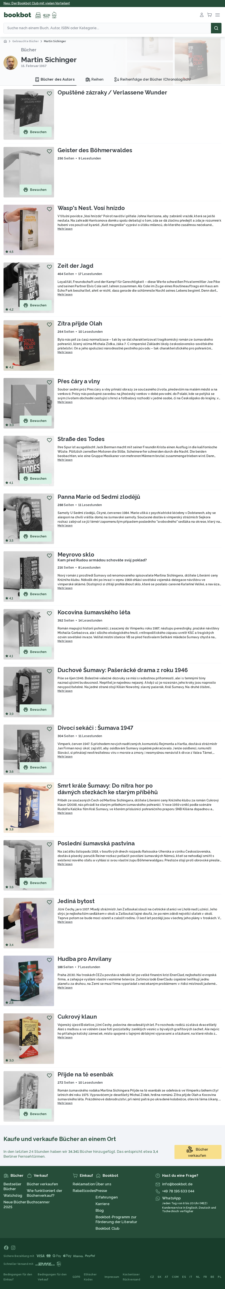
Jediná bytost (76, 901)
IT (190, 1276)
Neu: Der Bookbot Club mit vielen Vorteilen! (37, 3)
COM (175, 1276)
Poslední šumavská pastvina (96, 843)
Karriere (102, 1204)
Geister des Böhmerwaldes (95, 150)
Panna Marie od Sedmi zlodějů (99, 497)
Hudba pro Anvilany (84, 959)
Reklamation (84, 1184)
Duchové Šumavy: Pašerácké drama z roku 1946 (123, 670)
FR (205, 1276)
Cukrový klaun (77, 1016)
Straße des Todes (81, 439)
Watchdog (13, 1195)
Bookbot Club (107, 1228)
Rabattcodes (84, 1191)
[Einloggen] (202, 15)
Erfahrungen (107, 1197)
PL (219, 1276)
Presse (101, 1191)
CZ (152, 1276)
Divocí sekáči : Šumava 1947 (95, 728)
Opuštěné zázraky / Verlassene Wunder (112, 92)
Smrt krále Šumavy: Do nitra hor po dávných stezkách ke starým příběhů (108, 788)
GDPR (76, 1276)
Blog (100, 1210)
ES (184, 1276)
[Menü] (217, 15)
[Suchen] (216, 28)
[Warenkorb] (210, 15)
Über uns (103, 1184)
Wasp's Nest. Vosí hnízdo (91, 208)
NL (198, 1276)
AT (167, 1276)
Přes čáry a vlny (79, 381)
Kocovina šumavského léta (94, 612)
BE (212, 1276)
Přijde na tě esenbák (85, 1074)
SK (159, 1276)
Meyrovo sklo (76, 554)
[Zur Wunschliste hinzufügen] (49, 94)
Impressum (112, 1276)
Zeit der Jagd (75, 265)
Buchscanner (38, 1202)
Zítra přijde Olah (80, 323)
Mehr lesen (65, 228)
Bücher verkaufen (42, 1184)
